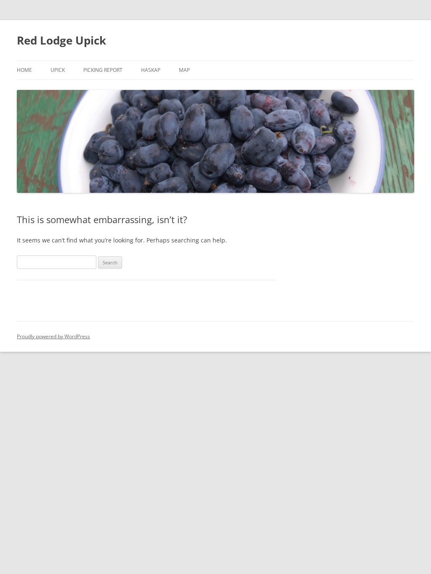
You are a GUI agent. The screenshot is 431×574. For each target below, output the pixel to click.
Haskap (150, 70)
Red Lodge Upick (61, 40)
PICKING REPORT (102, 70)
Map (184, 70)
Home (24, 70)
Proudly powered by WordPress (53, 336)
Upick (58, 70)
